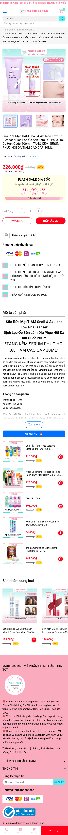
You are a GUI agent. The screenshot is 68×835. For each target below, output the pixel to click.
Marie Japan (31, 823)
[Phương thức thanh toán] (22, 253)
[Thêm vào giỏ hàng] (60, 532)
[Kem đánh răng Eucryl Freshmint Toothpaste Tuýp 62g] (13, 527)
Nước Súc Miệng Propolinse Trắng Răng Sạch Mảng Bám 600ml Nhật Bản (44, 475)
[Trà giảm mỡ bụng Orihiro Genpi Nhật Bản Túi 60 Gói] (13, 553)
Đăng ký (59, 782)
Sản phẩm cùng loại (18, 581)
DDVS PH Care (33, 498)
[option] (34, 80)
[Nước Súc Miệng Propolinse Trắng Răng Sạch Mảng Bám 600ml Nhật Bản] (13, 478)
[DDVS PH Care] (13, 502)
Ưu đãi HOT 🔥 (34, 433)
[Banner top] (34, 3)
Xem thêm (34, 424)
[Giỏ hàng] (61, 11)
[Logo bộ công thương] (18, 812)
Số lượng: (8, 211)
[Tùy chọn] (60, 456)
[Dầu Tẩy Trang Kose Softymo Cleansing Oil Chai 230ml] (13, 451)
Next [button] (62, 80)
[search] (62, 18)
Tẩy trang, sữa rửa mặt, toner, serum (18, 23)
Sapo (41, 823)
